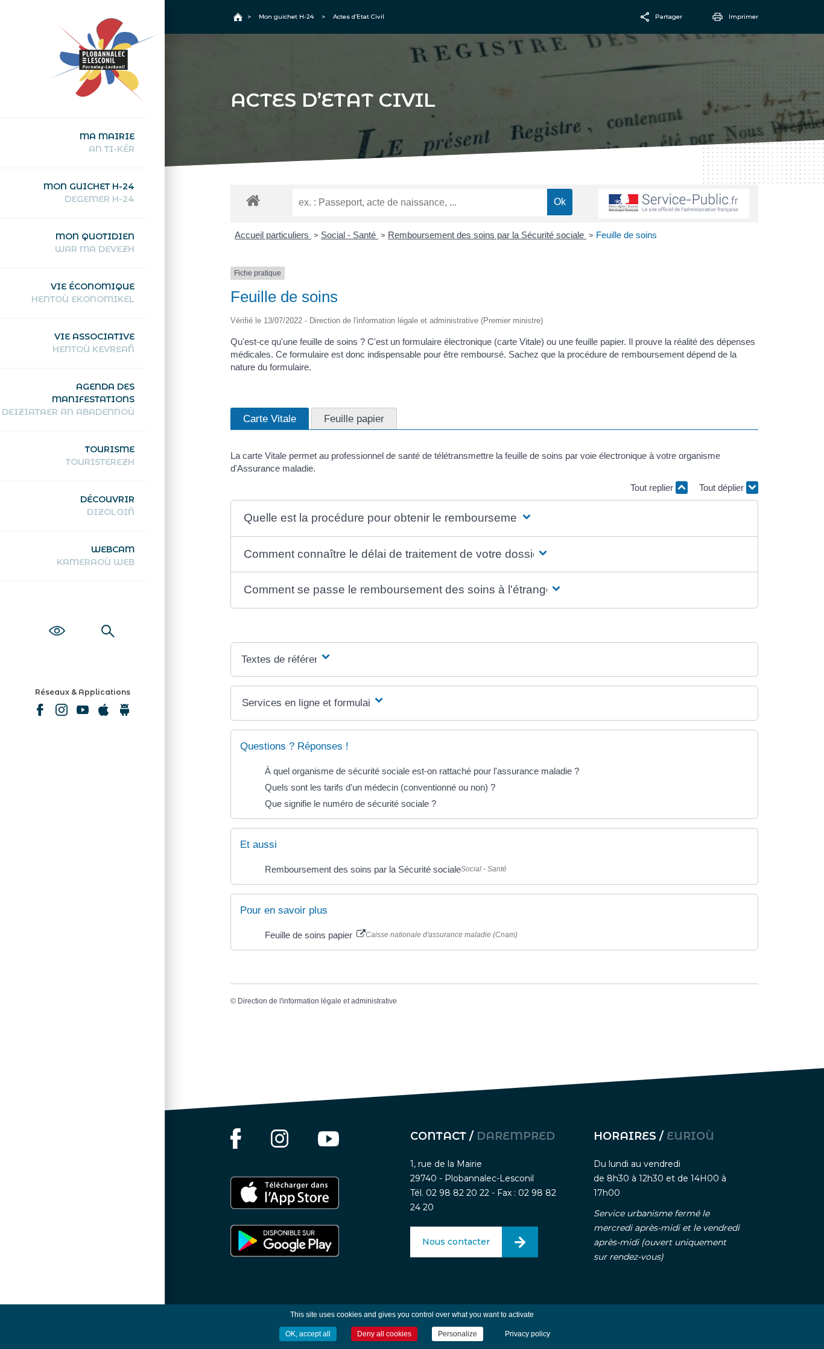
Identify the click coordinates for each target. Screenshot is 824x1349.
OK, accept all (308, 1334)
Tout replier (653, 487)
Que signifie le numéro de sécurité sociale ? (350, 803)
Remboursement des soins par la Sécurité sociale (487, 235)
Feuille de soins (626, 235)
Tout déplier (722, 487)
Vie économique (83, 293)
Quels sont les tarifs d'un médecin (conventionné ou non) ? (380, 787)
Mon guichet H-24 (89, 192)
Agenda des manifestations (68, 399)
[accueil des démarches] (253, 200)
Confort (57, 617)
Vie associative (93, 343)
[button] (388, 518)
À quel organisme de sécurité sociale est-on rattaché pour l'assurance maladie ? (422, 771)
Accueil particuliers (273, 235)
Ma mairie (107, 142)
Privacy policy (527, 1334)
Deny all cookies (384, 1334)
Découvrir (107, 505)
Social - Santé (349, 235)
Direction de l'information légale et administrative (317, 1001)
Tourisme (100, 455)
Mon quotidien (95, 242)
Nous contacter (456, 1241)
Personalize (457, 1334)
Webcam (96, 555)
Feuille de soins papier (310, 935)
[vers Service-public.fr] (673, 203)
